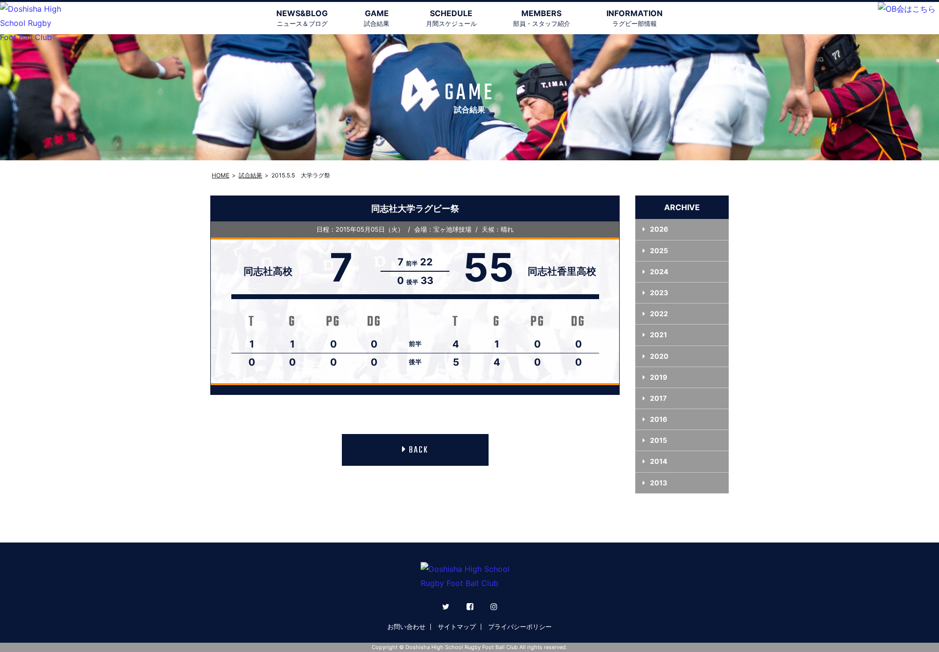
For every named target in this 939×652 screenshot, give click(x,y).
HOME (220, 175)
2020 (659, 356)
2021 (658, 334)
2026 (659, 229)
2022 (659, 313)
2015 (658, 440)
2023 (659, 292)
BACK (418, 450)
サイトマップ (457, 626)
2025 (659, 250)
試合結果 (250, 175)
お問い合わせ (406, 626)
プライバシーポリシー (520, 626)
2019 (658, 377)
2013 (658, 482)
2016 (658, 419)
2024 (659, 271)
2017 (658, 398)
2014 (658, 461)
